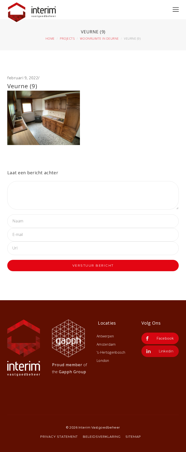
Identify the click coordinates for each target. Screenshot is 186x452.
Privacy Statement (59, 436)
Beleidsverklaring (102, 436)
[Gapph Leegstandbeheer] (68, 338)
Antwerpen (105, 336)
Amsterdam (106, 344)
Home (50, 38)
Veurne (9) (22, 86)
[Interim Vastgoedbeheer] (31, 11)
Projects (67, 38)
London (103, 360)
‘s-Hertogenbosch (111, 352)
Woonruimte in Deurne (99, 38)
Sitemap (133, 436)
